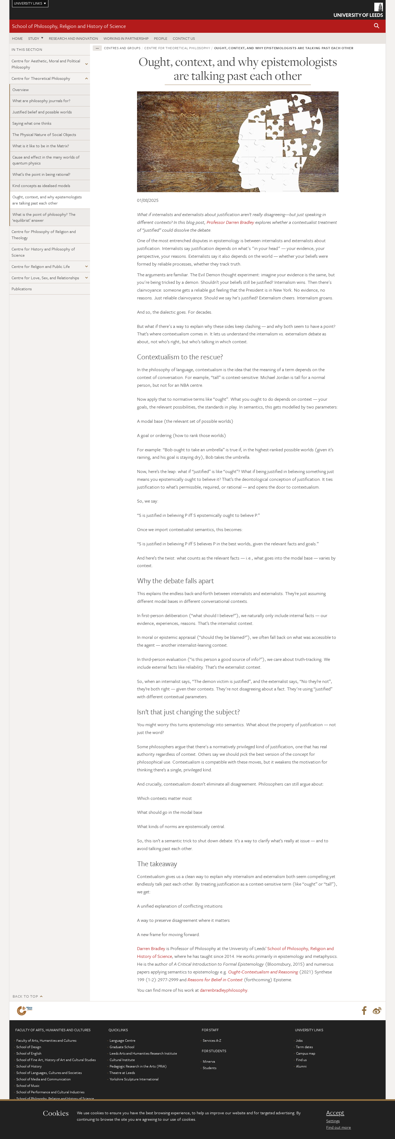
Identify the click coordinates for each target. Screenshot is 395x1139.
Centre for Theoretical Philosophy (41, 78)
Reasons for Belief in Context (215, 979)
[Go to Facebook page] (364, 1011)
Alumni (301, 1066)
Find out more (338, 1127)
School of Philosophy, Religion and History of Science (69, 26)
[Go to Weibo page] (377, 1011)
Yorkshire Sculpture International (134, 1079)
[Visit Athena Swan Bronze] (26, 1011)
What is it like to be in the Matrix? (40, 146)
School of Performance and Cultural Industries (50, 1092)
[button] (377, 26)
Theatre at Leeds (122, 1072)
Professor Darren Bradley (231, 222)
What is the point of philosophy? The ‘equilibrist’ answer (44, 217)
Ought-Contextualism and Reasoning (263, 971)
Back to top (25, 996)
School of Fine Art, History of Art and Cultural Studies (56, 1059)
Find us (301, 1059)
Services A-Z (212, 1040)
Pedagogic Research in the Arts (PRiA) (138, 1066)
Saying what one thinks (31, 123)
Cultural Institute (122, 1059)
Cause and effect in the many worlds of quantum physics (46, 160)
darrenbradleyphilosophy (223, 990)
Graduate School (122, 1047)
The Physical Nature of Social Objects (44, 134)
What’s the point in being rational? (41, 174)
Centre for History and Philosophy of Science (43, 252)
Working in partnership (126, 38)
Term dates (304, 1047)
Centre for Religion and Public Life (41, 266)
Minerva (209, 1061)
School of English (28, 1053)
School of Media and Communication (43, 1079)
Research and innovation (73, 38)
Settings (333, 1121)
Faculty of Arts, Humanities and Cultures (46, 1040)
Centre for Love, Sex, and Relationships (45, 278)
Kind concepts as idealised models (41, 185)
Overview (20, 89)
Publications (22, 289)
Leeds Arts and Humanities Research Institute (143, 1053)
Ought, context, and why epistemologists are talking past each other (47, 200)
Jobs (299, 1040)
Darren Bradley (151, 948)
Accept (335, 1112)
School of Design (28, 1047)
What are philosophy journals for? (41, 100)
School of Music (28, 1085)
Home (17, 38)
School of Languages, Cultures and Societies (49, 1072)
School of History (29, 1066)
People (160, 38)
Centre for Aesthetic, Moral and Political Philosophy (46, 64)
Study (33, 38)
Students (209, 1067)
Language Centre (122, 1040)
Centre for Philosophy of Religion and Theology (44, 234)
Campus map (305, 1053)
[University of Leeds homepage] (358, 10)
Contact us (184, 38)
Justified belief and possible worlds (42, 112)
